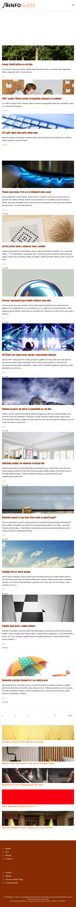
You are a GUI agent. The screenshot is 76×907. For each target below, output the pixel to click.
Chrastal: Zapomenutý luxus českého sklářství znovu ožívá (26, 300)
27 (55, 715)
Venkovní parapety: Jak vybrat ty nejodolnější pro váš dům (26, 409)
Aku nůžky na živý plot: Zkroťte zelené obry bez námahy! (22, 741)
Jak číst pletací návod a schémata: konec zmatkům (23, 246)
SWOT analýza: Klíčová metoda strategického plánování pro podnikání (31, 98)
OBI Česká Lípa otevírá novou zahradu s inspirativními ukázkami (29, 354)
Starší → (71, 715)
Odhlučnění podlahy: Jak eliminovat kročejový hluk (23, 463)
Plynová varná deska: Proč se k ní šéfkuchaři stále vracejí (26, 192)
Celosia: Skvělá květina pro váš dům (17, 64)
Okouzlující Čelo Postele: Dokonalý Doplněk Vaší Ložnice (22, 784)
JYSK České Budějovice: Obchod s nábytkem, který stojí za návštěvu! (27, 827)
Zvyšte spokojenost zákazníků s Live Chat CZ (18, 806)
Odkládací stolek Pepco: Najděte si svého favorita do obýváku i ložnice (28, 763)
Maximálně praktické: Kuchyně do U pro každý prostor (25, 680)
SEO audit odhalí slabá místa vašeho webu (20, 132)
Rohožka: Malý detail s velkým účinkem (18, 626)
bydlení (4, 210)
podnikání (4, 111)
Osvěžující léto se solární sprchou (16, 571)
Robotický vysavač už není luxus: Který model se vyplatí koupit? (29, 517)
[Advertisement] (38, 26)
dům (3, 76)
